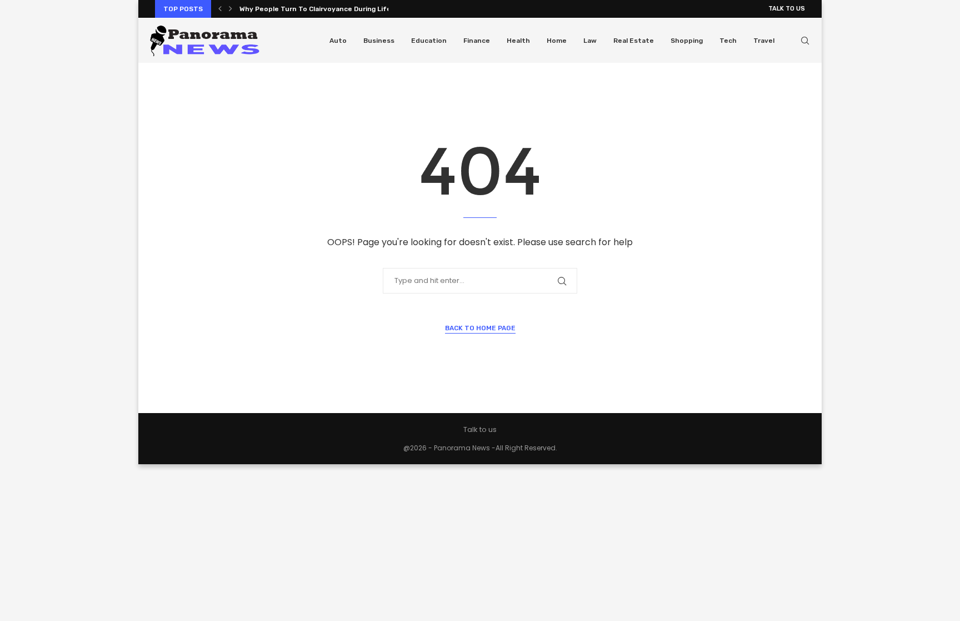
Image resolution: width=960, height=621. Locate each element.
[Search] (805, 40)
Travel (763, 40)
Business (378, 40)
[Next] (230, 9)
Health (518, 40)
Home (557, 40)
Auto (338, 40)
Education (429, 40)
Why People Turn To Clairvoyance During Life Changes (330, 9)
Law (590, 40)
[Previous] (220, 9)
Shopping (687, 40)
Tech (728, 40)
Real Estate (633, 40)
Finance (476, 40)
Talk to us (786, 8)
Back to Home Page (480, 328)
